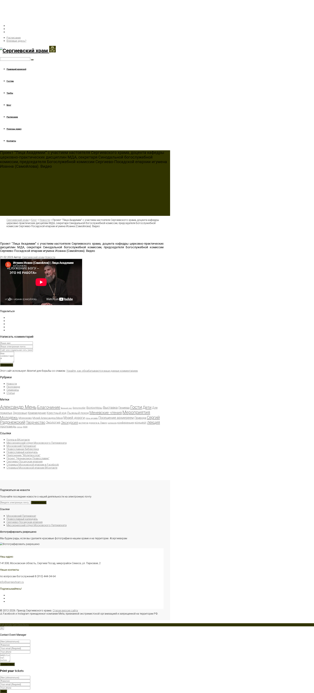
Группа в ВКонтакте (18, 439)
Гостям (10, 81)
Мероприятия (136, 412)
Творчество (35, 422)
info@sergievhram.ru (12, 582)
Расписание (14, 37)
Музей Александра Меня (48, 418)
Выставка (110, 408)
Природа (140, 418)
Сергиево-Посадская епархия (25, 461)
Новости (50, 257)
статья (19, 427)
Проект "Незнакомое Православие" (28, 458)
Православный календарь (22, 452)
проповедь (8, 426)
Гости (136, 407)
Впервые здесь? (16, 40)
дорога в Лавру (98, 422)
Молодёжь (9, 417)
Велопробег (79, 408)
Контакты (11, 141)
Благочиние (48, 407)
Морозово (25, 418)
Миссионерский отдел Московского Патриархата (37, 442)
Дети (147, 407)
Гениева (124, 407)
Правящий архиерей (16, 69)
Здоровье (20, 413)
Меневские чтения (105, 412)
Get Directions (21, 624)
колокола (112, 423)
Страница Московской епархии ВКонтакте (32, 467)
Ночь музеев (92, 418)
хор (25, 426)
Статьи (11, 393)
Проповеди (13, 386)
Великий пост (66, 408)
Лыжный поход (78, 413)
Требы (10, 93)
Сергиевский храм (33, 257)
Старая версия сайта (65, 610)
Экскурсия (69, 422)
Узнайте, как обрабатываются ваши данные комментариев (102, 370)
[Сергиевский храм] (82, 50)
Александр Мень (18, 407)
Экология (53, 422)
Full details (6, 624)
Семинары (13, 390)
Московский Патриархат (21, 446)
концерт (141, 422)
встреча (83, 422)
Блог (9, 105)
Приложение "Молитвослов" (23, 455)
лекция (153, 422)
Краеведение (37, 413)
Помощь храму (14, 129)
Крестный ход (56, 413)
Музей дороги (74, 418)
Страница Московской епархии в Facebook (33, 464)
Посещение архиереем (116, 418)
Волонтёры (94, 407)
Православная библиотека (23, 449)
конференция (125, 422)
